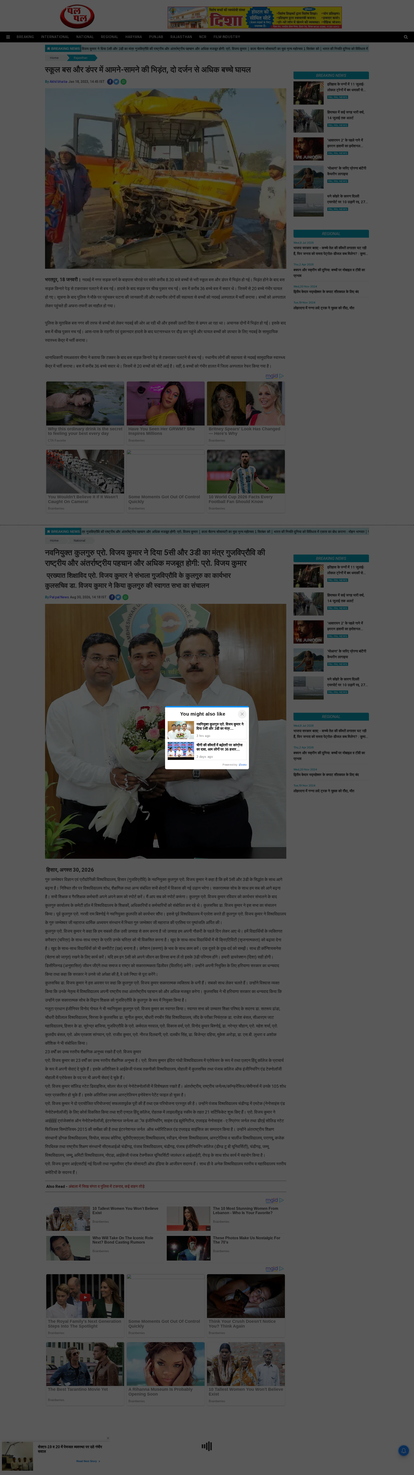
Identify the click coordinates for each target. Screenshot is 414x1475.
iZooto (243, 764)
